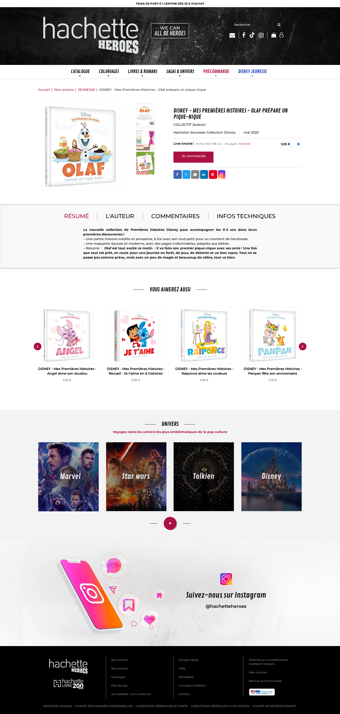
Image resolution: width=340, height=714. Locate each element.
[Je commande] (193, 156)
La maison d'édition (192, 685)
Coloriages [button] (109, 71)
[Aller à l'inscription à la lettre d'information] (234, 35)
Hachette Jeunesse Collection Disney (204, 132)
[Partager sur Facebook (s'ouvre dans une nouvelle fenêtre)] (177, 174)
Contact (184, 694)
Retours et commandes (265, 681)
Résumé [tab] (76, 216)
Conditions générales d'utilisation (220, 706)
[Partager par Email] (195, 174)
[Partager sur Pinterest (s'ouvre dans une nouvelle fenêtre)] (213, 174)
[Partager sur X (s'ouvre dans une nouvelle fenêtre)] (186, 174)
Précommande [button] (216, 71)
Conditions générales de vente (162, 706)
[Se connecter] (281, 35)
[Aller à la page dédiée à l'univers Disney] (271, 476)
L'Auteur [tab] (120, 216)
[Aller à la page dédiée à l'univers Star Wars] (136, 476)
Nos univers (64, 90)
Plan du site (119, 685)
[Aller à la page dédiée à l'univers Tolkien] (203, 476)
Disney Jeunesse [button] (252, 71)
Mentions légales (57, 706)
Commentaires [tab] (175, 216)
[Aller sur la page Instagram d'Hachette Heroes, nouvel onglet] (263, 35)
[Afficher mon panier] (273, 35)
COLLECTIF (182, 124)
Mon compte (258, 672)
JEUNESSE (86, 90)
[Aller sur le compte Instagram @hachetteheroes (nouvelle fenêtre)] (170, 593)
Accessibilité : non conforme (131, 694)
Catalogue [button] (80, 71)
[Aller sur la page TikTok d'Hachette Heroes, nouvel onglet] (252, 35)
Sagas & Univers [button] (180, 71)
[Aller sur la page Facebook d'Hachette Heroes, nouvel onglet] (243, 35)
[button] (81, 146)
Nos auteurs (119, 668)
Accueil (44, 90)
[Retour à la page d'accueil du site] (91, 36)
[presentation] (37, 346)
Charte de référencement (274, 706)
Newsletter (186, 677)
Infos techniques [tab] (246, 216)
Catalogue (118, 677)
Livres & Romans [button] (142, 71)
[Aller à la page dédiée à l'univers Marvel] (68, 476)
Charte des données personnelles (104, 706)
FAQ (182, 668)
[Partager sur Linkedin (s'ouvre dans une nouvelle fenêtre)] (204, 174)
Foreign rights (188, 660)
